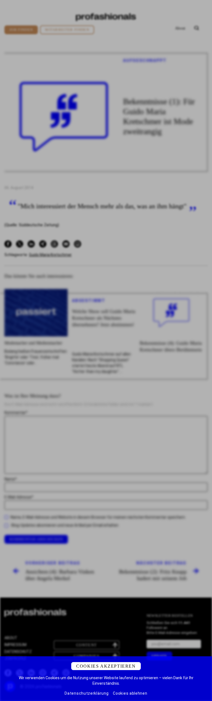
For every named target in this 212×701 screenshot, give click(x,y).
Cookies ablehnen (130, 693)
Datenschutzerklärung (86, 693)
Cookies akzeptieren (106, 666)
